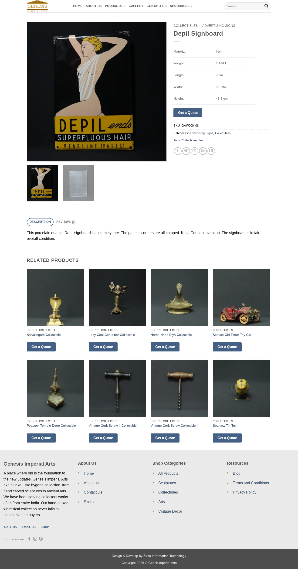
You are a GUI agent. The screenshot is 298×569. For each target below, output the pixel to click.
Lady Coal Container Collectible (112, 335)
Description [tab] (40, 222)
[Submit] (266, 6)
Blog (236, 473)
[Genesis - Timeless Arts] (46, 6)
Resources (180, 6)
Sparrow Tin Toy (225, 425)
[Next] (158, 92)
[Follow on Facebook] (29, 539)
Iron (201, 140)
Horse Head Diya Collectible (171, 335)
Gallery (136, 6)
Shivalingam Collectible (44, 335)
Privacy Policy (244, 492)
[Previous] (35, 92)
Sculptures (167, 483)
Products (113, 6)
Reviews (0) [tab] (66, 222)
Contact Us (93, 492)
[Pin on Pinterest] (203, 151)
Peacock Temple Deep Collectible (51, 425)
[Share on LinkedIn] (211, 151)
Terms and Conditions (251, 483)
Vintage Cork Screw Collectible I (174, 425)
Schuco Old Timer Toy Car (232, 335)
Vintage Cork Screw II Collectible (113, 425)
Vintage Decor (170, 511)
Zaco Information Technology (164, 556)
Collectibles (185, 25)
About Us (94, 6)
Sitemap (91, 502)
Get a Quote (188, 113)
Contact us (157, 6)
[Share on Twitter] (186, 151)
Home (77, 6)
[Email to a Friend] (194, 151)
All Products (168, 473)
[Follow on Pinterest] (41, 539)
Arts (161, 502)
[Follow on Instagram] (35, 539)
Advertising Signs (218, 25)
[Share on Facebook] (178, 151)
